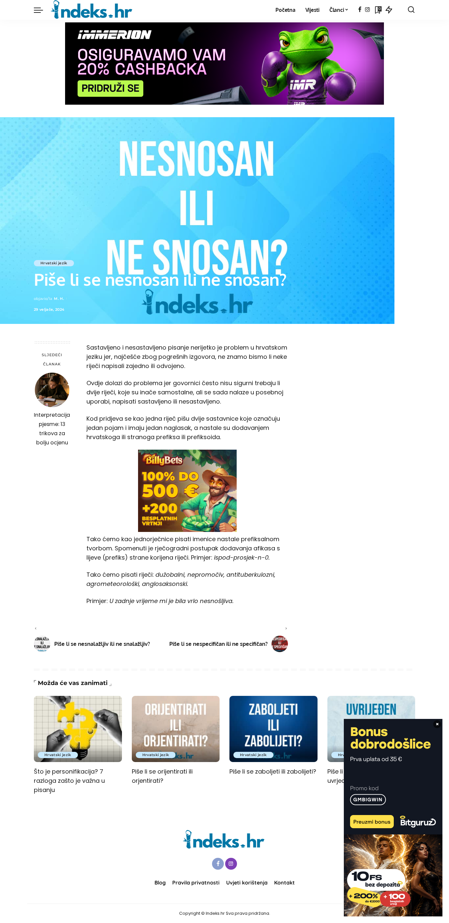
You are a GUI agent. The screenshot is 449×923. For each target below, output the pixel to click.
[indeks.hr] (92, 10)
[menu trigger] (42, 10)
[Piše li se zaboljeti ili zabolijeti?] (273, 729)
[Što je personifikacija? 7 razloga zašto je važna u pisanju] (78, 729)
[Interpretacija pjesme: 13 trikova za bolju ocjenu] (52, 390)
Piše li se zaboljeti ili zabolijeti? (272, 771)
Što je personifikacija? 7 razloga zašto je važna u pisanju (69, 780)
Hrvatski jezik (53, 263)
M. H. (59, 298)
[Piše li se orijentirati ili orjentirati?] (176, 729)
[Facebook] (360, 10)
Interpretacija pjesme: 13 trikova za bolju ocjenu (52, 428)
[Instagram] (367, 10)
